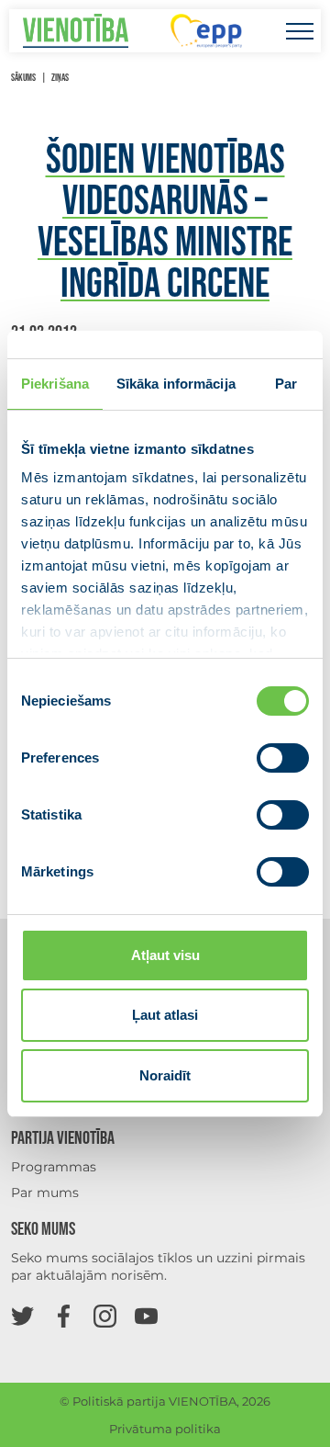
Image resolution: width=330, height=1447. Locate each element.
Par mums (45, 1192)
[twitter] (22, 1315)
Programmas (53, 1167)
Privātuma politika (165, 1428)
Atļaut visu (165, 955)
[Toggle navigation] (299, 30)
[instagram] (105, 1315)
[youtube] (146, 1315)
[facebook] (63, 1315)
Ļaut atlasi (165, 1015)
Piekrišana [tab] (55, 383)
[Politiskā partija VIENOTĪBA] (75, 31)
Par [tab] (286, 383)
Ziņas (60, 78)
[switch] (283, 758)
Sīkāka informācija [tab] (176, 383)
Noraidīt (165, 1075)
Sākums (23, 78)
